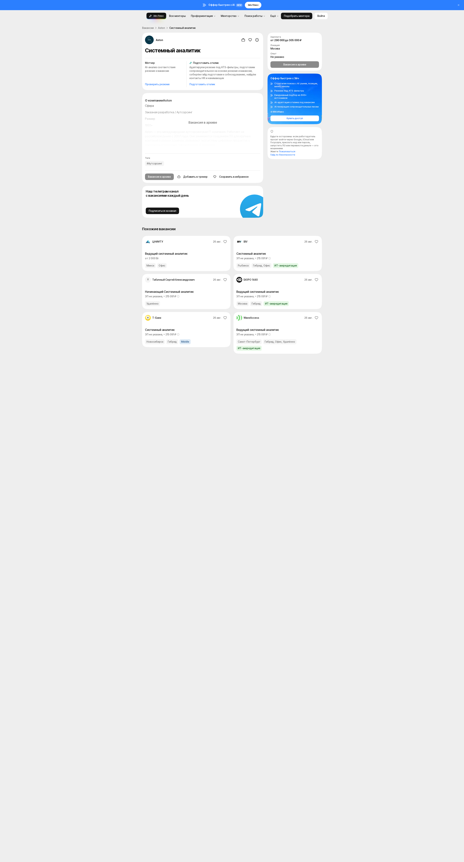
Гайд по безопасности (282, 154)
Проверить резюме (157, 84)
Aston (161, 27)
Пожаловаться (287, 151)
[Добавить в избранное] (250, 40)
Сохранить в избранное (234, 176)
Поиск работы (253, 15)
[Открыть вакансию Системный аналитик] (186, 329)
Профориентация (202, 15)
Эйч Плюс (253, 5)
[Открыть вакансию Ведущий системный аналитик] (186, 253)
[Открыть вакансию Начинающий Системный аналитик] (186, 291)
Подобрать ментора (296, 15)
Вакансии (148, 27)
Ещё (273, 15)
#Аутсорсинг (154, 163)
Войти (321, 15)
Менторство (229, 15)
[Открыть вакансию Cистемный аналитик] (277, 253)
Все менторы (177, 15)
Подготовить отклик (202, 84)
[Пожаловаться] (257, 40)
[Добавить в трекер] (243, 40)
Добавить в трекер (195, 176)
